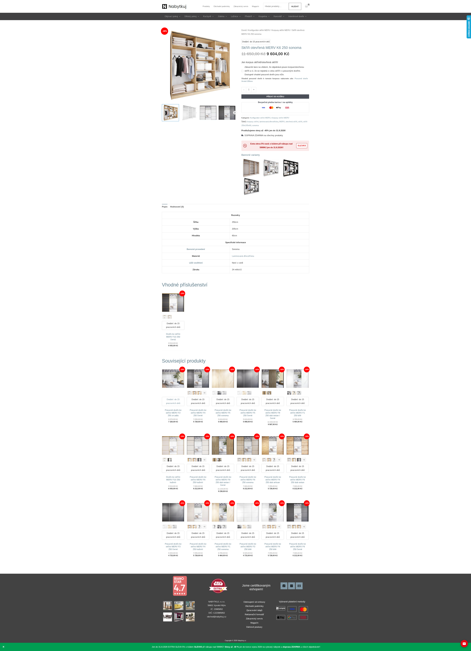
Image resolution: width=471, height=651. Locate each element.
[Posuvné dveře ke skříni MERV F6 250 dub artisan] (190, 460)
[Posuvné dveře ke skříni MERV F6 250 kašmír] (239, 460)
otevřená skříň (291, 122)
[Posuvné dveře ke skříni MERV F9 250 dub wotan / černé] (269, 393)
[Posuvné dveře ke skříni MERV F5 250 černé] (219, 393)
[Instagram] (291, 585)
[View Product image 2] (189, 112)
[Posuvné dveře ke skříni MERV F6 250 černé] (199, 460)
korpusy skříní (253, 122)
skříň (300, 122)
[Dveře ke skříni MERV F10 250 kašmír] (170, 317)
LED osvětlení (196, 263)
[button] (179, 16)
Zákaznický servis (254, 618)
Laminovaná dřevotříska (243, 256)
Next (235, 113)
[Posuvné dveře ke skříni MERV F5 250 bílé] (214, 393)
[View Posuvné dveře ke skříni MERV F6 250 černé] (227, 112)
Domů (244, 30)
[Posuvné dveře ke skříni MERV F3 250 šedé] (174, 527)
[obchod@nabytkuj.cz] (299, 585)
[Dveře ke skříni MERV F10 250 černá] (170, 460)
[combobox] (276, 6)
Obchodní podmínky (254, 606)
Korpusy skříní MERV (281, 30)
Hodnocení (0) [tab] (177, 207)
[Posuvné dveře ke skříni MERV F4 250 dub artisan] (199, 393)
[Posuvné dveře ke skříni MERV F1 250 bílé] (214, 527)
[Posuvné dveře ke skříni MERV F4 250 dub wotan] (194, 393)
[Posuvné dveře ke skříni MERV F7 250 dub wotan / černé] (264, 393)
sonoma (255, 125)
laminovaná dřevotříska (269, 122)
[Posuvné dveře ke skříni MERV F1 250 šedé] (299, 393)
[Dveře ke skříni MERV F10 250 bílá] (165, 317)
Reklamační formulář (254, 614)
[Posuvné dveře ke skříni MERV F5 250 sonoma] (244, 393)
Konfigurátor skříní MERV (259, 30)
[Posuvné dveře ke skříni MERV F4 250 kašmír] (190, 393)
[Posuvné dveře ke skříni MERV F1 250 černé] (289, 393)
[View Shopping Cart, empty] (306, 6)
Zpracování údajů (254, 610)
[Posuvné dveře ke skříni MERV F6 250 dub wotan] (194, 460)
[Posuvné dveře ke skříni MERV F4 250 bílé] (274, 460)
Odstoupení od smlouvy (254, 602)
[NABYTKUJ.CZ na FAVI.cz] (218, 586)
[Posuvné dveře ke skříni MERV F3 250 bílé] (165, 527)
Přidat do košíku (275, 96)
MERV (282, 122)
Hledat (295, 6)
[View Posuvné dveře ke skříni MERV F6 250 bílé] (208, 112)
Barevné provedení (196, 249)
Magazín (254, 623)
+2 (204, 460)
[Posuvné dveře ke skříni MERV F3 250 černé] (239, 527)
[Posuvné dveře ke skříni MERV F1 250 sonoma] (294, 393)
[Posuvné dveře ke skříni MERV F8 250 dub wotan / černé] (219, 460)
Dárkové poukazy (254, 627)
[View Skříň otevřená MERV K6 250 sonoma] (170, 112)
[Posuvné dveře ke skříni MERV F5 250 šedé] (224, 393)
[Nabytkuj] (284, 585)
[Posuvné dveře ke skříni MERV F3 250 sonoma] (170, 527)
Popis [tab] (164, 207)
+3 (204, 393)
